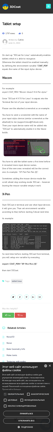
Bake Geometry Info (16, 349)
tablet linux (17, 281)
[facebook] (20, 297)
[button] (26, 427)
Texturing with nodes (16, 361)
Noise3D (10, 336)
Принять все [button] (26, 413)
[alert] (26, 397)
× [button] (50, 366)
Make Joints (12, 355)
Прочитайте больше (11, 389)
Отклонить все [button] (26, 420)
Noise (9, 343)
